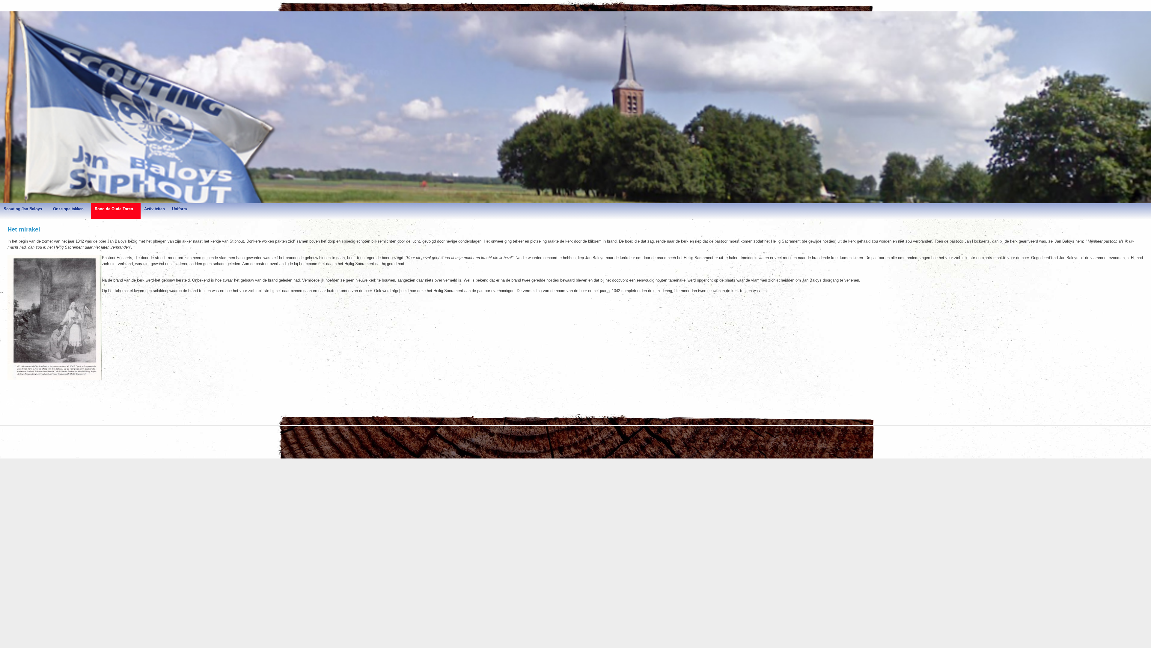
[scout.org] (41, 402)
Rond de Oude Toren (114, 209)
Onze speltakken (68, 209)
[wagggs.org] (12, 402)
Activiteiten (154, 209)
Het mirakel (23, 229)
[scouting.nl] (27, 404)
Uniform (179, 209)
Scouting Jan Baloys (23, 209)
